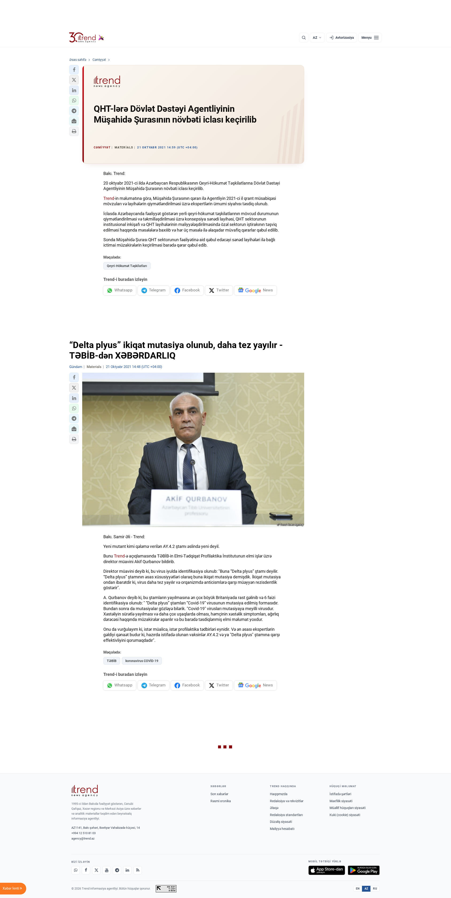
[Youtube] (106, 870)
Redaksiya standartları (286, 815)
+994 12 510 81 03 (83, 833)
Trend (108, 198)
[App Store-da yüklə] (326, 870)
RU (375, 888)
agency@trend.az (82, 838)
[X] (96, 870)
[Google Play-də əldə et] (364, 870)
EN (358, 888)
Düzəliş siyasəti (281, 822)
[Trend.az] (86, 37)
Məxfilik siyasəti (341, 801)
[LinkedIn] (127, 870)
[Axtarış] (303, 37)
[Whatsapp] (75, 870)
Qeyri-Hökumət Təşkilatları (127, 266)
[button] (74, 69)
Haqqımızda (279, 794)
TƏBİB (112, 661)
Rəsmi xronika (220, 801)
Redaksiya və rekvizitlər (286, 801)
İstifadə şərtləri (340, 794)
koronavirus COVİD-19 (141, 661)
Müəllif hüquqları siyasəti (347, 808)
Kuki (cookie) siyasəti (345, 815)
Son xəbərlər (219, 794)
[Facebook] (86, 870)
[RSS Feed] (137, 870)
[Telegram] (117, 870)
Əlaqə (274, 808)
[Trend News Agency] (84, 791)
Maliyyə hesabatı (282, 829)
